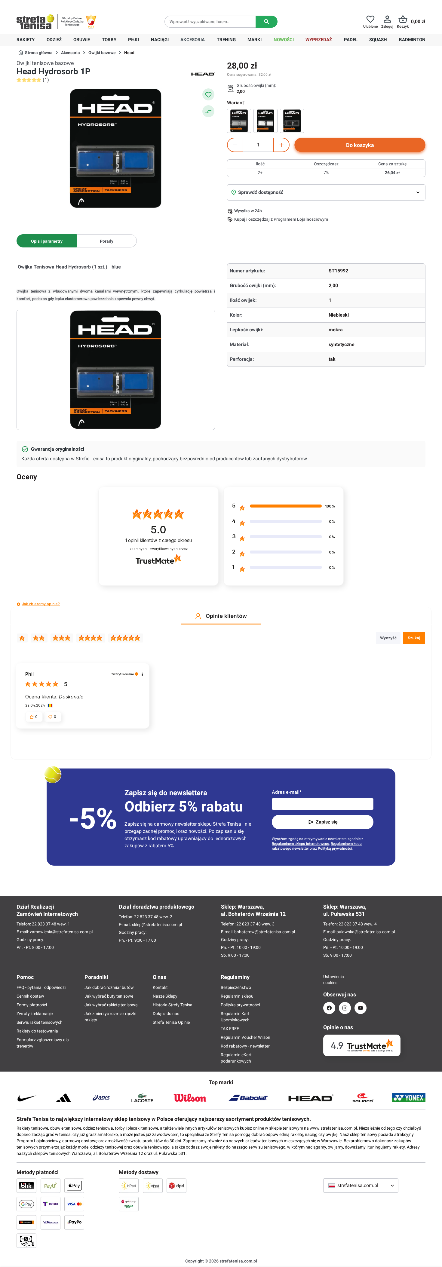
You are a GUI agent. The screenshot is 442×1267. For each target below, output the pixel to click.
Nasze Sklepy (165, 996)
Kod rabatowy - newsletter (245, 1046)
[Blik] (26, 1185)
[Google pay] (26, 1204)
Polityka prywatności (240, 1004)
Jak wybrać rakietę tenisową (111, 1004)
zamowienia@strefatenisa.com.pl (61, 931)
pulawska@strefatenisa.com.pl (365, 931)
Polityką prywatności (335, 848)
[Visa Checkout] (50, 1222)
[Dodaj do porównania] (208, 111)
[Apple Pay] (74, 1185)
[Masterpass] (26, 1222)
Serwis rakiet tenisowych (40, 1022)
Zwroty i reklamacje (35, 1013)
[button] (18, 604)
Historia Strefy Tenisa (172, 1004)
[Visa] (74, 1204)
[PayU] (50, 1185)
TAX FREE (230, 1028)
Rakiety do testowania (37, 1031)
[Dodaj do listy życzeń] (208, 94)
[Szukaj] (267, 22)
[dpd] (176, 1185)
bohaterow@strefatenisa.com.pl (264, 931)
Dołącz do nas (166, 1013)
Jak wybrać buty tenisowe (108, 996)
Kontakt (160, 987)
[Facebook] (329, 1008)
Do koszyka (360, 145)
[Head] (203, 73)
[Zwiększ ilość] (281, 145)
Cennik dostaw (30, 996)
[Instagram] (345, 1008)
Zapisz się (327, 822)
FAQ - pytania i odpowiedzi (41, 987)
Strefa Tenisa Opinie (171, 1022)
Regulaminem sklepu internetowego (300, 844)
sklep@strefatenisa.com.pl (157, 924)
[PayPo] (74, 1222)
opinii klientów (158, 540)
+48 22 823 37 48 (60, 4)
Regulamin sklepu (237, 996)
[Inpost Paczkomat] (153, 1185)
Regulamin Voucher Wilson (245, 1037)
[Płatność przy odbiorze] (26, 1240)
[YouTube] (361, 1008)
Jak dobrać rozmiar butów (109, 987)
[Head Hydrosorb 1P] (239, 121)
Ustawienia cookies (329, 979)
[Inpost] (129, 1185)
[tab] (47, 240)
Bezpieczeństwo (236, 987)
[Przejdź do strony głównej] (35, 21)
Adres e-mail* (287, 792)
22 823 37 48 (44, 924)
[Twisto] (50, 1204)
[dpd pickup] (129, 1204)
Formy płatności (32, 1004)
